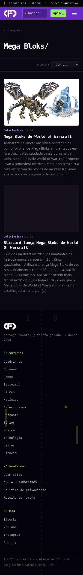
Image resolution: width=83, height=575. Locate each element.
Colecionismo (15, 407)
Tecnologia (13, 438)
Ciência (10, 453)
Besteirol (12, 384)
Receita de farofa (19, 497)
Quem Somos (13, 474)
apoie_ (58, 13)
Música (9, 430)
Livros (9, 445)
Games (8, 377)
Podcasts (11, 415)
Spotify (10, 542)
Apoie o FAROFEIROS (20, 482)
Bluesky (10, 519)
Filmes (9, 392)
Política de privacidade (25, 490)
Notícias (11, 399)
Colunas (10, 369)
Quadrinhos (13, 361)
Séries (9, 422)
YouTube (10, 527)
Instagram (12, 534)
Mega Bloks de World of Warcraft (37, 136)
